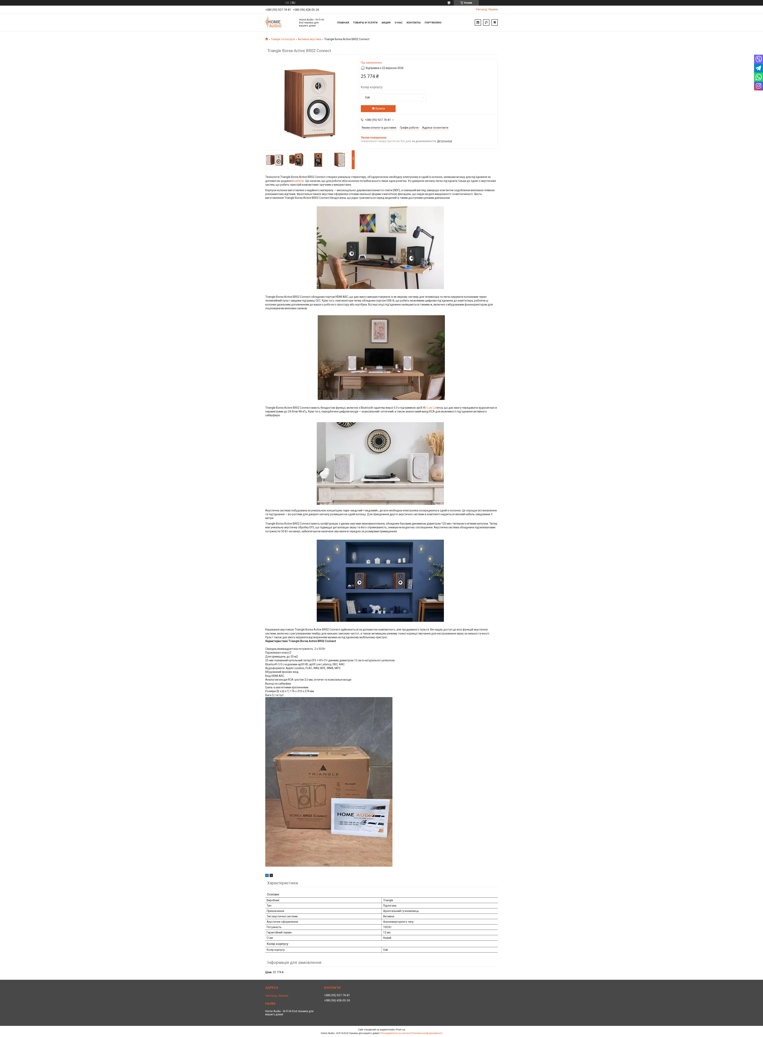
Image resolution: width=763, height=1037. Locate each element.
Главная (343, 22)
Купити (380, 108)
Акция (386, 22)
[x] (271, 876)
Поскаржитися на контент (395, 1033)
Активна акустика (309, 39)
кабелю (299, 180)
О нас (399, 22)
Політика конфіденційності (427, 1033)
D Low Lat (431, 407)
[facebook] (267, 876)
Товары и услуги (365, 22)
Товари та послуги (283, 39)
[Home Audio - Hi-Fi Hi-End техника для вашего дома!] (280, 22)
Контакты (414, 22)
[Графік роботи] (478, 22)
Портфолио (433, 22)
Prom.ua (400, 1029)
